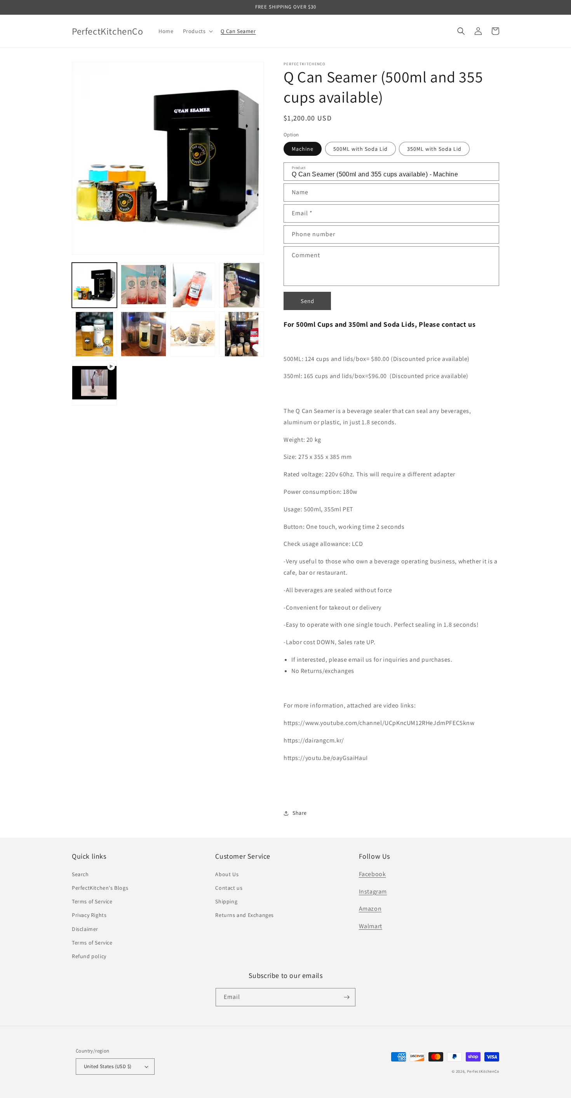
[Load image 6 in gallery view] (143, 334)
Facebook (372, 874)
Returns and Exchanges (244, 915)
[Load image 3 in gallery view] (192, 285)
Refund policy (89, 956)
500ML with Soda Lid (360, 148)
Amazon (370, 909)
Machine (302, 148)
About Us (226, 874)
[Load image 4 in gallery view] (241, 285)
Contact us (228, 887)
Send (307, 301)
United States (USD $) (107, 1066)
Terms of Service (92, 901)
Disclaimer (85, 928)
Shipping (226, 901)
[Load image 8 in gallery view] (241, 334)
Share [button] (299, 812)
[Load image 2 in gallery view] (143, 285)
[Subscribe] (346, 997)
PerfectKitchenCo (483, 1071)
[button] (197, 31)
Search (80, 874)
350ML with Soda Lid (434, 148)
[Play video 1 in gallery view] (94, 383)
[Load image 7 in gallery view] (192, 334)
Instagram (373, 891)
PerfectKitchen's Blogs (100, 887)
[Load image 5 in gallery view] (94, 334)
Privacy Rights (89, 915)
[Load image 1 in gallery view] (94, 285)
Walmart (370, 926)
